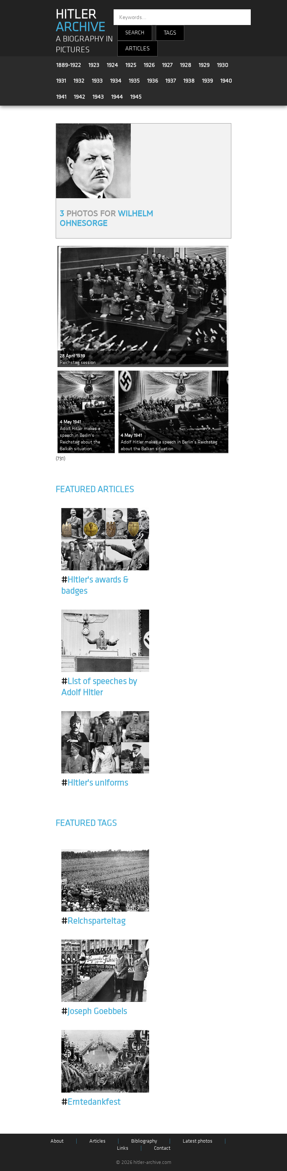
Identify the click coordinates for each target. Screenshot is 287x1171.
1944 (117, 96)
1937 (171, 80)
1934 (115, 80)
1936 (152, 80)
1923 (94, 65)
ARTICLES (137, 48)
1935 (134, 80)
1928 (185, 65)
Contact (162, 1148)
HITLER (80, 20)
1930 (222, 65)
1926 (149, 65)
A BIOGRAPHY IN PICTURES (84, 44)
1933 (97, 80)
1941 (61, 96)
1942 (79, 96)
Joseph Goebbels (94, 1011)
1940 (226, 80)
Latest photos (197, 1140)
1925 (131, 65)
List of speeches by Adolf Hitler (99, 687)
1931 (61, 80)
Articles (97, 1140)
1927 (167, 65)
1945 (136, 96)
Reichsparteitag (93, 920)
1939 (207, 80)
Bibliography (144, 1140)
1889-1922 (68, 65)
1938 (189, 80)
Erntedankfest (91, 1102)
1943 (98, 96)
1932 (79, 80)
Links (122, 1148)
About (57, 1140)
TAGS (170, 33)
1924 (112, 65)
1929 (204, 65)
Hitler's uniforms (94, 782)
